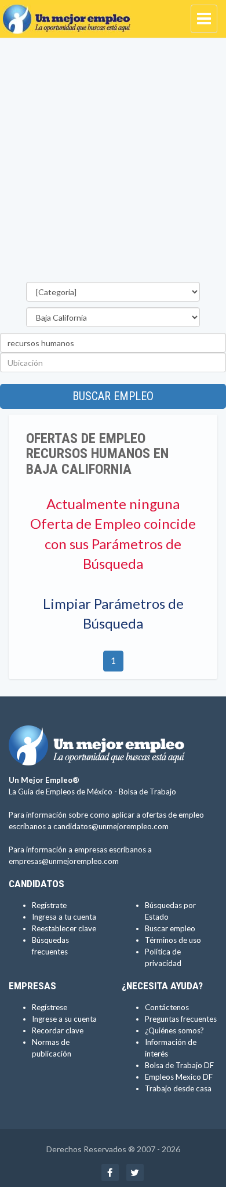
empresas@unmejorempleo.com (64, 861)
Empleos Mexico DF (179, 1076)
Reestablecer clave (64, 928)
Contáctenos (167, 1007)
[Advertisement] (113, 163)
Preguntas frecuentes (181, 1018)
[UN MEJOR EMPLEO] (69, 14)
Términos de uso (173, 940)
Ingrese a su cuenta (64, 1018)
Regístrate (49, 905)
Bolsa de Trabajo (147, 791)
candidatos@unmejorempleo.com (111, 826)
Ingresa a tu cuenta (64, 916)
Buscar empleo (113, 396)
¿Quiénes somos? (174, 1030)
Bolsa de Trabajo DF (179, 1065)
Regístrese (49, 1007)
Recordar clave (57, 1030)
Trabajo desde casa (178, 1088)
